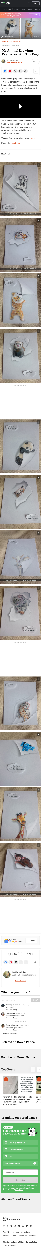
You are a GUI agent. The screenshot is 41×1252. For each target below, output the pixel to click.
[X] (15, 1226)
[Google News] (31, 1226)
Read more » (20, 981)
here (33, 138)
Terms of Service (9, 1246)
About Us (6, 1236)
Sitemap (32, 1236)
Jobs (14, 1236)
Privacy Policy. (19, 1190)
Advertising (25, 1232)
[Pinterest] (11, 1226)
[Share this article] (35, 71)
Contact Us (23, 1236)
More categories (12, 1163)
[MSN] (27, 1226)
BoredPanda (8, 3)
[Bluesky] (19, 1226)
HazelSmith (10, 1013)
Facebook (15, 143)
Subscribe (20, 1180)
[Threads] (23, 1226)
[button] (33, 1069)
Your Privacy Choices (11, 1232)
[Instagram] (7, 1226)
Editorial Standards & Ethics (13, 1242)
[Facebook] (4, 1226)
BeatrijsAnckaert (12, 1025)
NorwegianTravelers (13, 1005)
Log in (36, 3)
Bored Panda (11, 1219)
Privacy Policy (31, 1242)
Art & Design (7, 42)
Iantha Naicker (12, 60)
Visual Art (17, 42)
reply (15, 1009)
